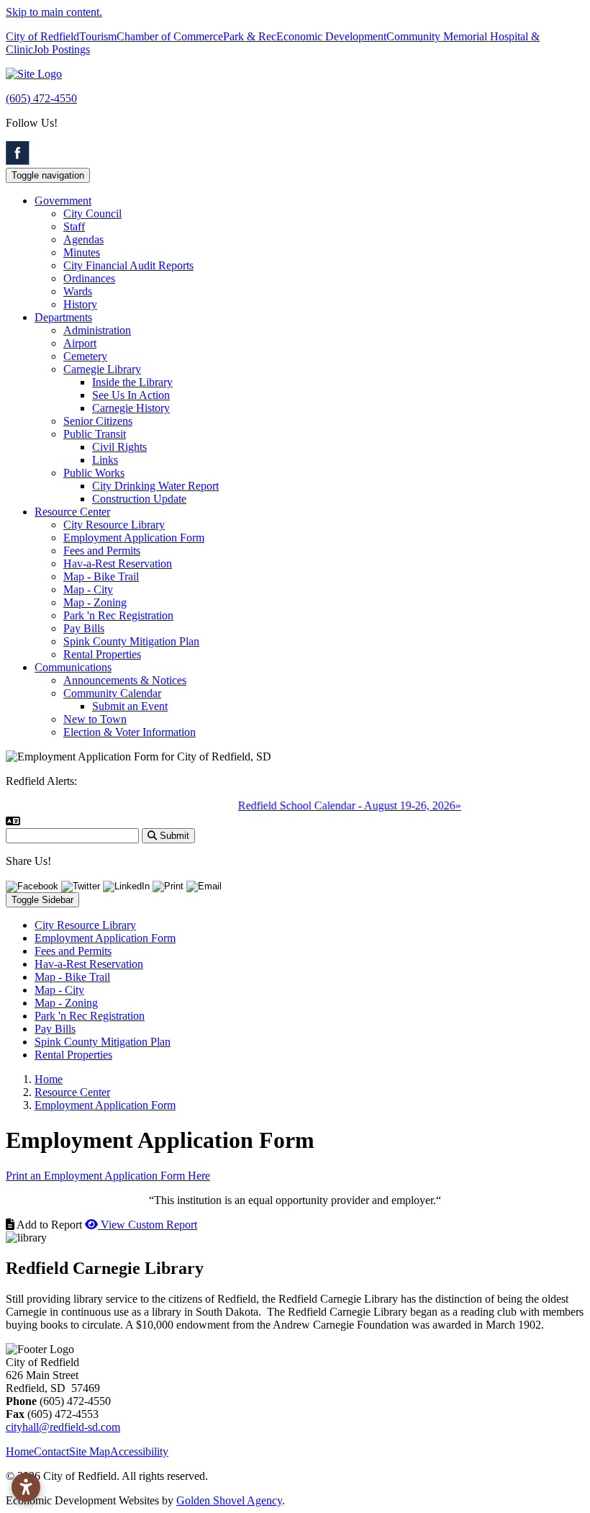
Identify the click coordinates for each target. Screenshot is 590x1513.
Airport (79, 343)
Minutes (81, 252)
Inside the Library (132, 382)
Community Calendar (112, 693)
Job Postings (61, 49)
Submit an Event (130, 706)
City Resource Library (114, 524)
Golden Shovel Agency (229, 1500)
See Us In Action (131, 395)
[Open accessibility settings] (26, 1487)
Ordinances (89, 278)
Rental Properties (102, 654)
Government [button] (63, 200)
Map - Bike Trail (101, 576)
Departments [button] (63, 317)
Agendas (83, 239)
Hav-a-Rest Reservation (117, 563)
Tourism (98, 36)
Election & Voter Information (129, 732)
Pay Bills (83, 628)
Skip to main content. (54, 12)
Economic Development (331, 36)
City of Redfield (42, 36)
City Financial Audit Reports (128, 265)
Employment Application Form (133, 537)
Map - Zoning (95, 602)
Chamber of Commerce (170, 36)
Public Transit (94, 434)
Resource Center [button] (72, 512)
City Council (92, 213)
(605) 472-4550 (41, 98)
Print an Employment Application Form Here (108, 1175)
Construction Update (139, 499)
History (80, 304)
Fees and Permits (101, 550)
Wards (77, 291)
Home (20, 1451)
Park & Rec (249, 36)
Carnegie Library (102, 369)
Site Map (89, 1451)
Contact (51, 1451)
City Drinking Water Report (155, 486)
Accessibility (139, 1451)
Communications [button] (73, 667)
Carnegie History (131, 408)
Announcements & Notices (124, 680)
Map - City (88, 589)
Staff (74, 226)
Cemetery (85, 356)
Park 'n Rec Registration (118, 615)
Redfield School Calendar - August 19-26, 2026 (339, 805)
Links (105, 460)
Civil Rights (119, 447)
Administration (97, 330)
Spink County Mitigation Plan (131, 641)
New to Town (95, 719)
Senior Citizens (97, 421)
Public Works (93, 473)
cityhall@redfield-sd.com (63, 1427)
